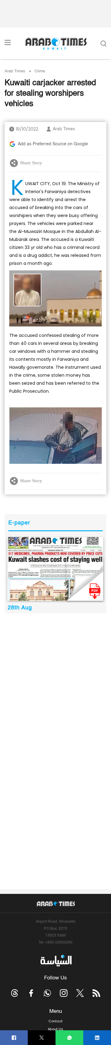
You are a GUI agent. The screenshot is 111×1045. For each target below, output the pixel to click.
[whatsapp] (69, 1037)
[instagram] (64, 993)
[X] (41, 1037)
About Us (55, 1029)
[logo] (55, 43)
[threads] (14, 993)
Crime (40, 71)
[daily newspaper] (55, 569)
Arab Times (15, 71)
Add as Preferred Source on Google (53, 144)
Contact (55, 1021)
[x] (80, 993)
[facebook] (14, 1037)
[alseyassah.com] (55, 960)
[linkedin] (97, 1037)
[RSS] (96, 993)
